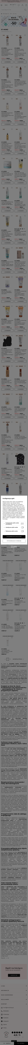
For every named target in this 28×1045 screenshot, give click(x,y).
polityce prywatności (13, 509)
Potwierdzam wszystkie (14, 536)
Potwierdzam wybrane (14, 540)
